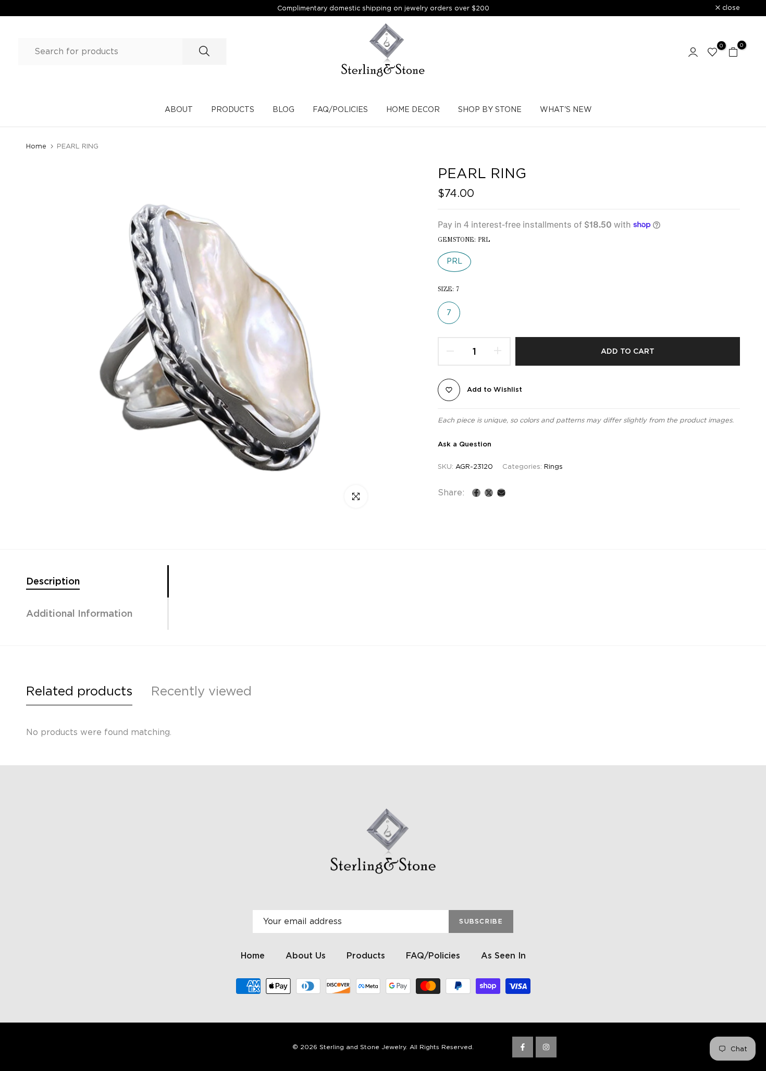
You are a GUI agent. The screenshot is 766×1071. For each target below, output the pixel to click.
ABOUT (179, 109)
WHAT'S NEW (566, 109)
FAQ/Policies (433, 956)
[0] (712, 51)
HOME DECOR (413, 109)
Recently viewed (201, 691)
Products (366, 956)
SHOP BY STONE (490, 109)
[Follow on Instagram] (546, 1047)
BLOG (283, 109)
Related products (79, 691)
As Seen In (503, 956)
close (41, 8)
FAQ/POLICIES (340, 109)
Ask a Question (464, 444)
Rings (553, 466)
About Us (306, 956)
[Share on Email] (501, 493)
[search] (204, 52)
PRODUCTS (232, 109)
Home (36, 146)
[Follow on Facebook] (522, 1047)
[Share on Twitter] (489, 493)
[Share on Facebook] (476, 493)
